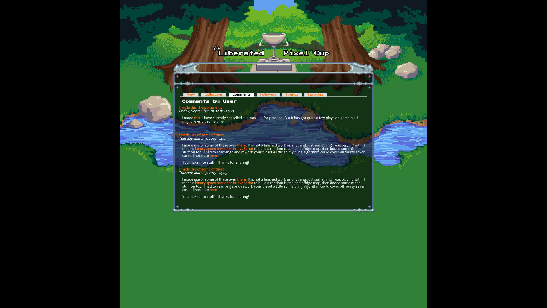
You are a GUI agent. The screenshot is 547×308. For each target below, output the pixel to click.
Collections (214, 94)
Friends (292, 94)
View (191, 94)
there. (242, 145)
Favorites (315, 94)
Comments (243, 94)
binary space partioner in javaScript (224, 149)
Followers (268, 94)
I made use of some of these (202, 135)
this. (197, 118)
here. (214, 156)
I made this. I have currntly (200, 108)
